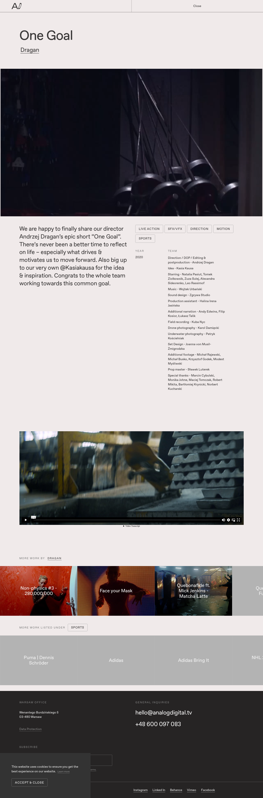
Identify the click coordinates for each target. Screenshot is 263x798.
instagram (140, 790)
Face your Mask (116, 590)
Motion (223, 229)
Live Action (149, 229)
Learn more (64, 771)
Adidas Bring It (193, 660)
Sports (145, 238)
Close (197, 6)
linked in (158, 790)
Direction (199, 229)
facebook (208, 790)
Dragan (29, 50)
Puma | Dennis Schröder (39, 660)
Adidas (116, 660)
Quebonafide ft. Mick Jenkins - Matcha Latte (193, 591)
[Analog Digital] (60, 6)
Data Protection (30, 729)
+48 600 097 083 (158, 724)
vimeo (191, 790)
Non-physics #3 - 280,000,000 (38, 591)
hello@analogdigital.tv (163, 712)
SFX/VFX (175, 229)
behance (176, 790)
